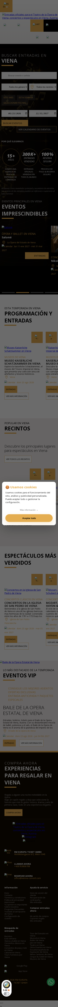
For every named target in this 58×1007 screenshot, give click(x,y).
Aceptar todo (29, 518)
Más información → (29, 510)
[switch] (6, 993)
